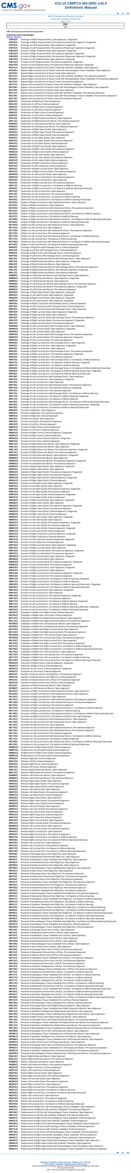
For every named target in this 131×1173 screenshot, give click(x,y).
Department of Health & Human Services (55, 1162)
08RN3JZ (17, 37)
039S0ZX (10, 37)
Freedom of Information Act (66, 1164)
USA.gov (87, 1162)
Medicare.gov (77, 1162)
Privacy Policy (49, 1164)
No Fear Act (82, 1164)
